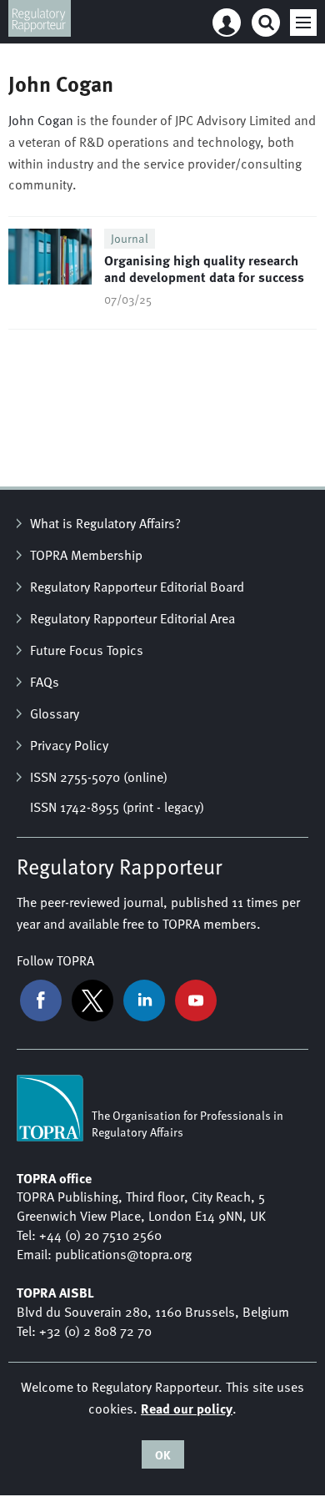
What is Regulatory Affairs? (105, 523)
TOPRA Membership (86, 555)
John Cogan (40, 120)
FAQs (44, 682)
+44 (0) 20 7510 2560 (100, 1235)
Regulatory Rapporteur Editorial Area (132, 618)
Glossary (54, 713)
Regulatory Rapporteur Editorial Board (137, 587)
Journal (129, 238)
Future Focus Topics (86, 650)
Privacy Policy (69, 745)
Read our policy (186, 1408)
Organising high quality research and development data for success (204, 268)
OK (163, 1454)
